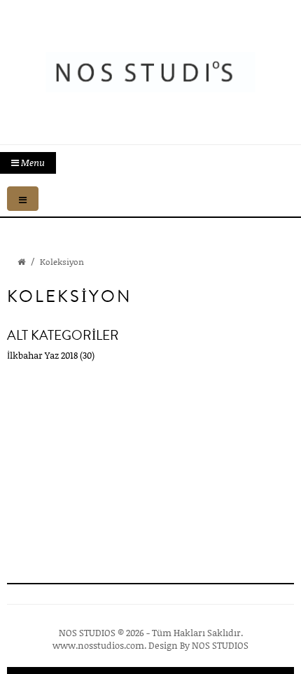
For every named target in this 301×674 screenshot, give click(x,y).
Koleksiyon (62, 261)
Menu (32, 162)
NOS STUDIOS (220, 645)
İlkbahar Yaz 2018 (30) (50, 355)
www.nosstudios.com (98, 645)
